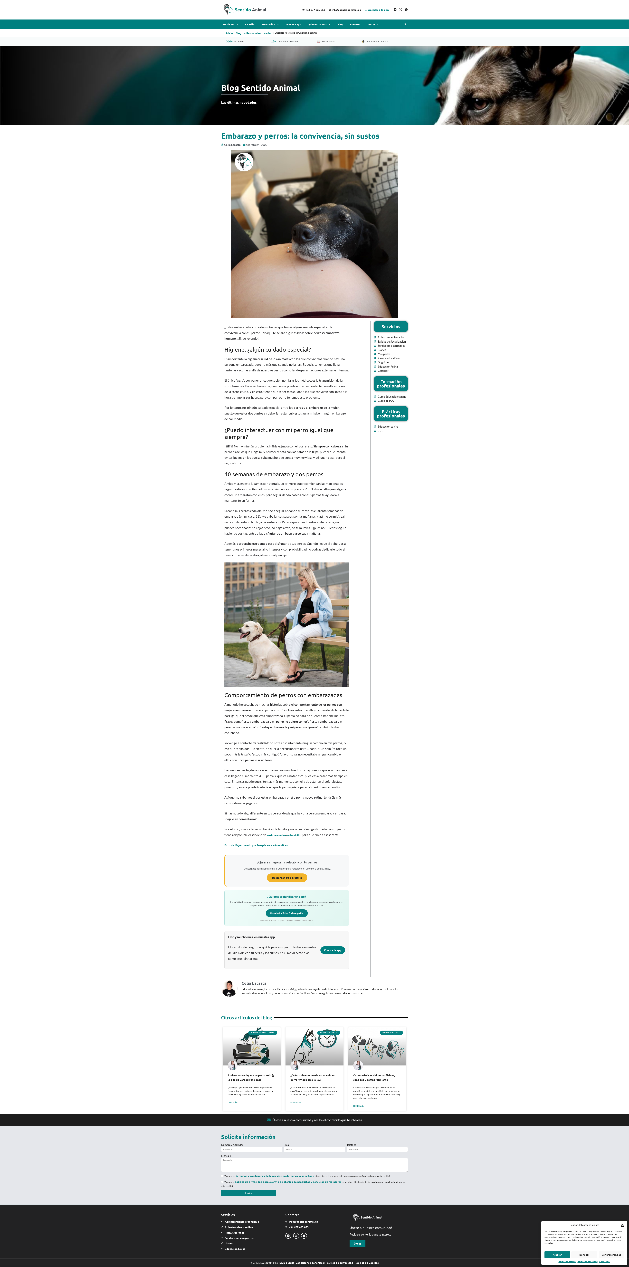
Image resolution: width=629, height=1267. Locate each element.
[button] (622, 1225)
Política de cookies (567, 1261)
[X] (400, 9)
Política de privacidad (588, 1261)
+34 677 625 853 (313, 9)
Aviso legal (287, 1262)
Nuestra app (293, 24)
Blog (340, 24)
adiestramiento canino (258, 33)
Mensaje (226, 1155)
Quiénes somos (317, 24)
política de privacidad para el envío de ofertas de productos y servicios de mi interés (288, 1181)
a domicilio (294, 835)
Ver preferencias (611, 1254)
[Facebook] (406, 9)
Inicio (229, 33)
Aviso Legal (604, 1261)
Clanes (229, 1243)
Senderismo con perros (239, 1238)
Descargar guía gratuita (287, 877)
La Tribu (250, 24)
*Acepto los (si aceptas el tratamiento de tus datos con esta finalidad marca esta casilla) (307, 1176)
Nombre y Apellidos (232, 1144)
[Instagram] (395, 9)
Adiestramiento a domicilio (242, 1221)
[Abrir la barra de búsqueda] (405, 24)
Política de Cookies (367, 1262)
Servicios (228, 24)
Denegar (584, 1254)
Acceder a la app (376, 9)
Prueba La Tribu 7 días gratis (286, 913)
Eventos (355, 24)
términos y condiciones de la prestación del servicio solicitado (275, 1176)
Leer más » (233, 1103)
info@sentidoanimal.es (345, 9)
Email (287, 1144)
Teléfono (351, 1144)
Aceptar (557, 1254)
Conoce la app (333, 950)
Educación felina (235, 1248)
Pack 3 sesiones (234, 1232)
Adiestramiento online (239, 1227)
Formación (268, 24)
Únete (357, 1243)
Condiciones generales (310, 1262)
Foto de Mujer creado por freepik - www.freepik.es (256, 845)
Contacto (372, 24)
